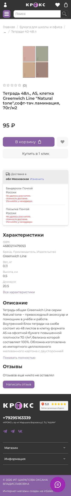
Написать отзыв (18, 384)
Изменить (37, 179)
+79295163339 (17, 417)
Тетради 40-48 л (24, 31)
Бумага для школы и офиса (41, 27)
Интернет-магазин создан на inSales (28, 491)
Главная (9, 27)
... (5, 31)
